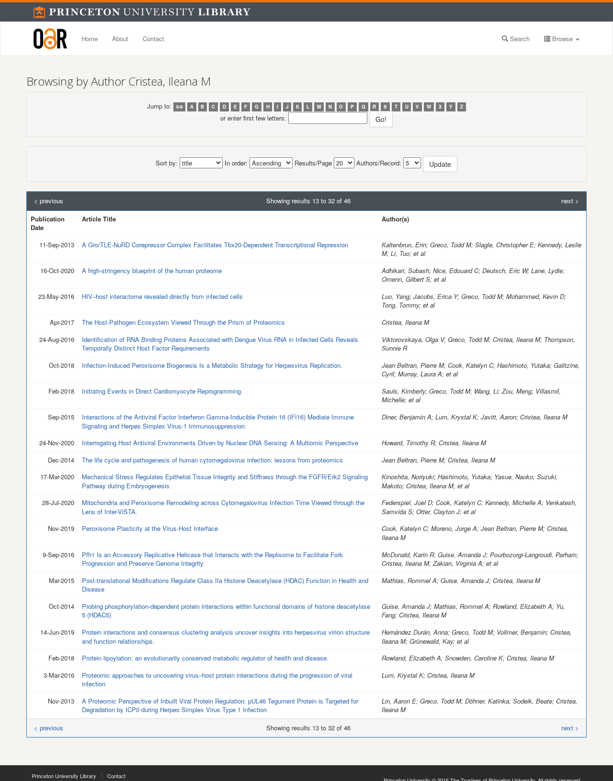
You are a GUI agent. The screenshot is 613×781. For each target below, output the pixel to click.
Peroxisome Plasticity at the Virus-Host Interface (150, 528)
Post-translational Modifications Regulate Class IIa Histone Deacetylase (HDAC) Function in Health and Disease (225, 585)
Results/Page (313, 163)
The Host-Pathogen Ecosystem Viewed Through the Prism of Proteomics (183, 322)
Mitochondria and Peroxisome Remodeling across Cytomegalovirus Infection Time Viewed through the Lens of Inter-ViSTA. (223, 507)
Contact (153, 38)
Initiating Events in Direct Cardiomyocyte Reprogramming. (162, 391)
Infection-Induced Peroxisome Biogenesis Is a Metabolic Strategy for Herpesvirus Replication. (212, 365)
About (120, 38)
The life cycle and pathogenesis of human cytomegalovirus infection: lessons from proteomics (212, 459)
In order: (236, 163)
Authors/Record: (378, 163)
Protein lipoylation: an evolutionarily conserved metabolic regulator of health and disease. (205, 657)
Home (89, 38)
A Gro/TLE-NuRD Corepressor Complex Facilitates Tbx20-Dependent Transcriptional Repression (215, 244)
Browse (562, 38)
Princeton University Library (64, 776)
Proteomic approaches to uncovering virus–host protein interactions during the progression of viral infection (217, 680)
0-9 (179, 106)
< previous (48, 201)
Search (519, 38)
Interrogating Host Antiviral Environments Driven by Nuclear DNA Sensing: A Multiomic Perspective (220, 442)
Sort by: (167, 163)
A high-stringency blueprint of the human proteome (152, 270)
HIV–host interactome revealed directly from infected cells (162, 296)
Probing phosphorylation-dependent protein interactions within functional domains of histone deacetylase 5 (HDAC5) (226, 611)
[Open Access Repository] (50, 38)
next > (570, 201)
